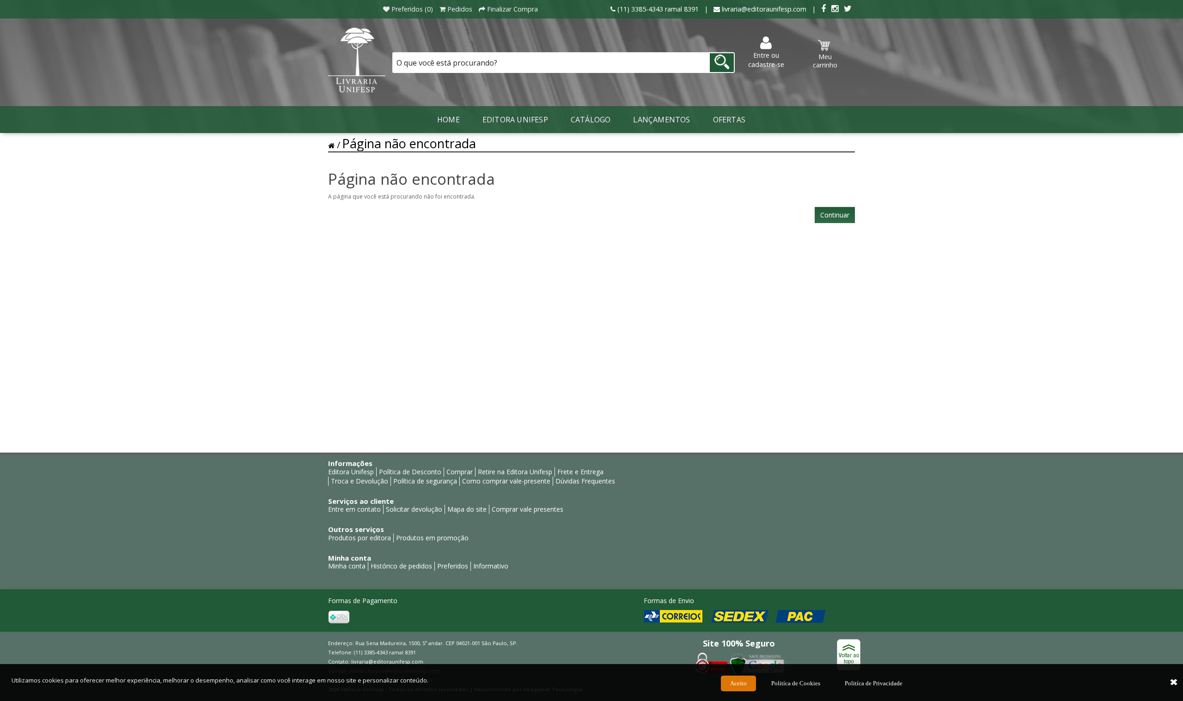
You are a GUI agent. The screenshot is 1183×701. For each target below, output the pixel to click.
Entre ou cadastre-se (766, 60)
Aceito (738, 683)
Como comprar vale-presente (506, 481)
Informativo (490, 566)
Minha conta (347, 566)
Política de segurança (425, 481)
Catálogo (591, 120)
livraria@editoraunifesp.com (387, 661)
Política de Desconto (410, 471)
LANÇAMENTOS (661, 120)
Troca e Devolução (359, 481)
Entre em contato (354, 509)
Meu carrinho (825, 60)
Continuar (834, 215)
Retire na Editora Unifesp (515, 471)
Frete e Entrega (580, 471)
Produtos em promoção (432, 537)
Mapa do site (467, 509)
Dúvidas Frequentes (585, 481)
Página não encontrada (409, 143)
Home (448, 120)
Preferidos (452, 566)
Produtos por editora (359, 537)
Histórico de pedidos (401, 566)
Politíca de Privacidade (873, 683)
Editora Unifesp (515, 120)
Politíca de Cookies (795, 683)
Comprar (459, 471)
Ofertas (729, 120)
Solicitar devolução (414, 509)
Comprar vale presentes (527, 509)
